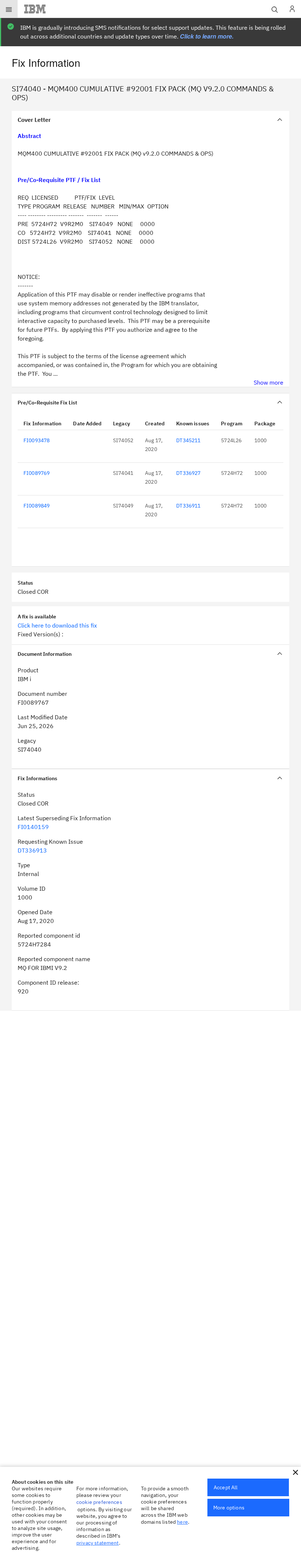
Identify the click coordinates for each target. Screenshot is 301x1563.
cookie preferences (99, 1502)
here (182, 1522)
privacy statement (97, 1543)
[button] (295, 1472)
